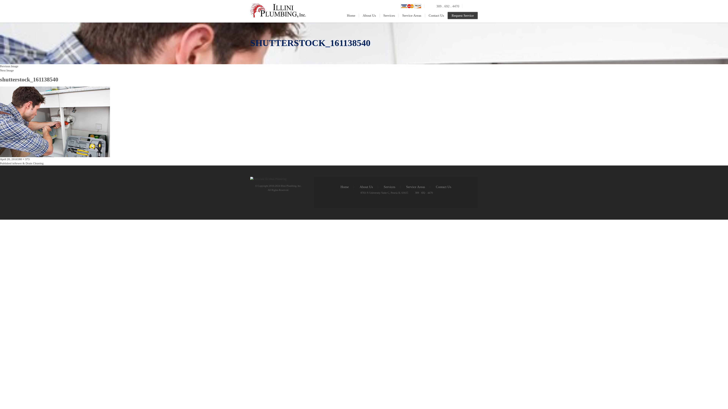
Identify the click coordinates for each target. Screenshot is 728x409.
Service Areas (411, 15)
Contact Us (436, 15)
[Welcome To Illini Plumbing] (278, 5)
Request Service (463, 15)
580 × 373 (23, 159)
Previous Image (9, 66)
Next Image (7, 70)
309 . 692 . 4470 (447, 6)
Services (389, 15)
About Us (369, 15)
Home (351, 15)
